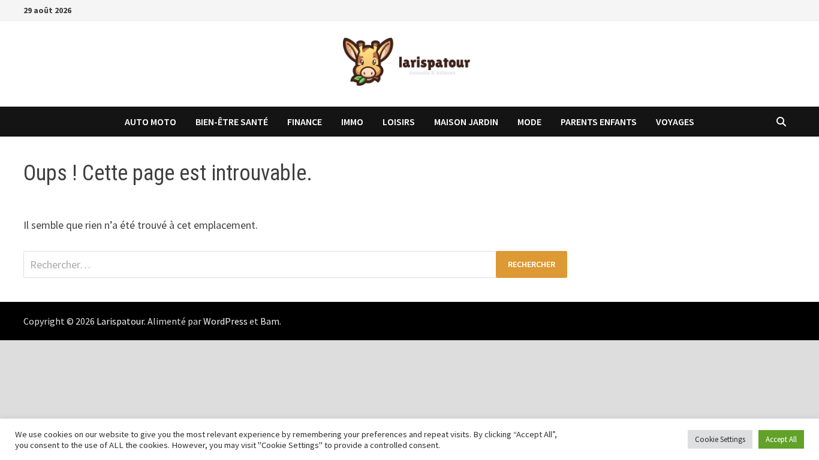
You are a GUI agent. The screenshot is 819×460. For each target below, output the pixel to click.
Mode (529, 122)
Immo (352, 122)
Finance (304, 122)
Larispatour (120, 321)
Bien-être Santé (231, 122)
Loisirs (399, 122)
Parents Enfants (599, 122)
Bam (269, 321)
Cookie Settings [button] (720, 439)
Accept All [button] (781, 439)
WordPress (225, 321)
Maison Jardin (466, 122)
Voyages (675, 122)
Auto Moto (150, 122)
